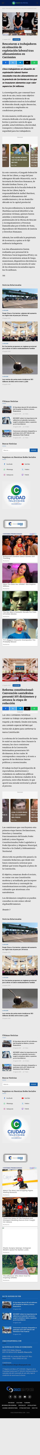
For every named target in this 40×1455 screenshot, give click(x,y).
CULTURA (19, 1402)
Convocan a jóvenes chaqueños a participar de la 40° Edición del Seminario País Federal (25, 433)
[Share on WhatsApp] (34, 62)
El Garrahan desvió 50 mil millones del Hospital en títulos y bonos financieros (25, 409)
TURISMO (27, 1402)
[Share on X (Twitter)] (12, 62)
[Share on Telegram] (20, 62)
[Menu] (3, 3)
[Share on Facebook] (5, 62)
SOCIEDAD (11, 1402)
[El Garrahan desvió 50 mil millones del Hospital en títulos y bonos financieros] (6, 409)
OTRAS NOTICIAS (24, 1408)
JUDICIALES (22, 1405)
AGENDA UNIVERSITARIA (10, 1408)
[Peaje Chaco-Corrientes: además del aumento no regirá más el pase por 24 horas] (20, 298)
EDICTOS (34, 1408)
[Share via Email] (27, 62)
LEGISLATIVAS (32, 1405)
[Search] (37, 3)
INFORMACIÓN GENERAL (9, 1405)
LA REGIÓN (16, 39)
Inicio (3, 8)
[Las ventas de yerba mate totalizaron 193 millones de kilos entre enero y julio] (20, 364)
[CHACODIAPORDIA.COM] (20, 3)
